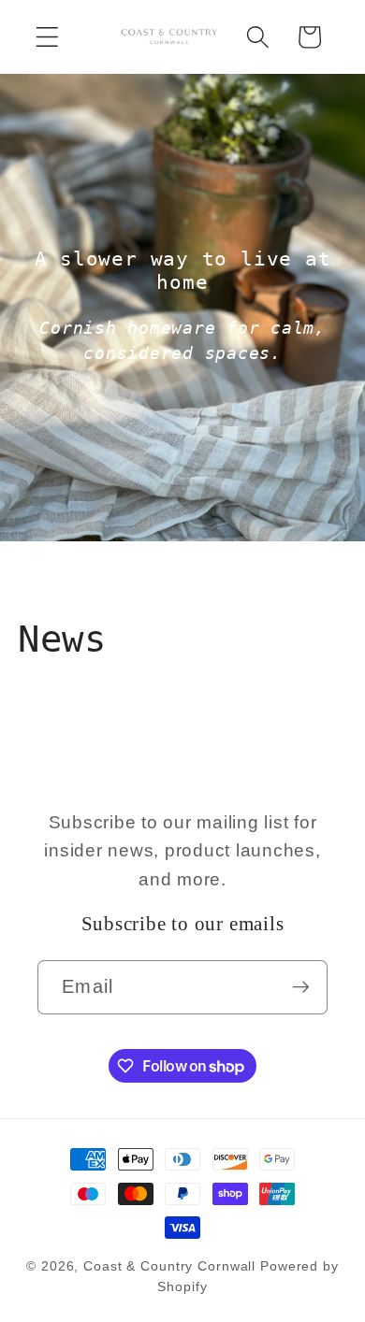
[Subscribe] (301, 987)
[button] (47, 37)
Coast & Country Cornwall (171, 1266)
